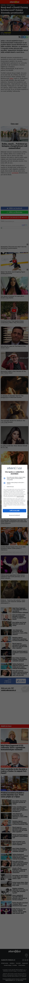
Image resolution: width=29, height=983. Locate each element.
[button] (14, 487)
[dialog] (14, 491)
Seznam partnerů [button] (20, 496)
